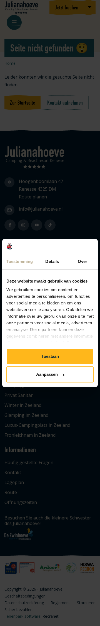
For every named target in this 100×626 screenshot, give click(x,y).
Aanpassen (47, 374)
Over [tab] (82, 261)
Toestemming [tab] (19, 261)
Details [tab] (52, 261)
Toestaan (50, 356)
